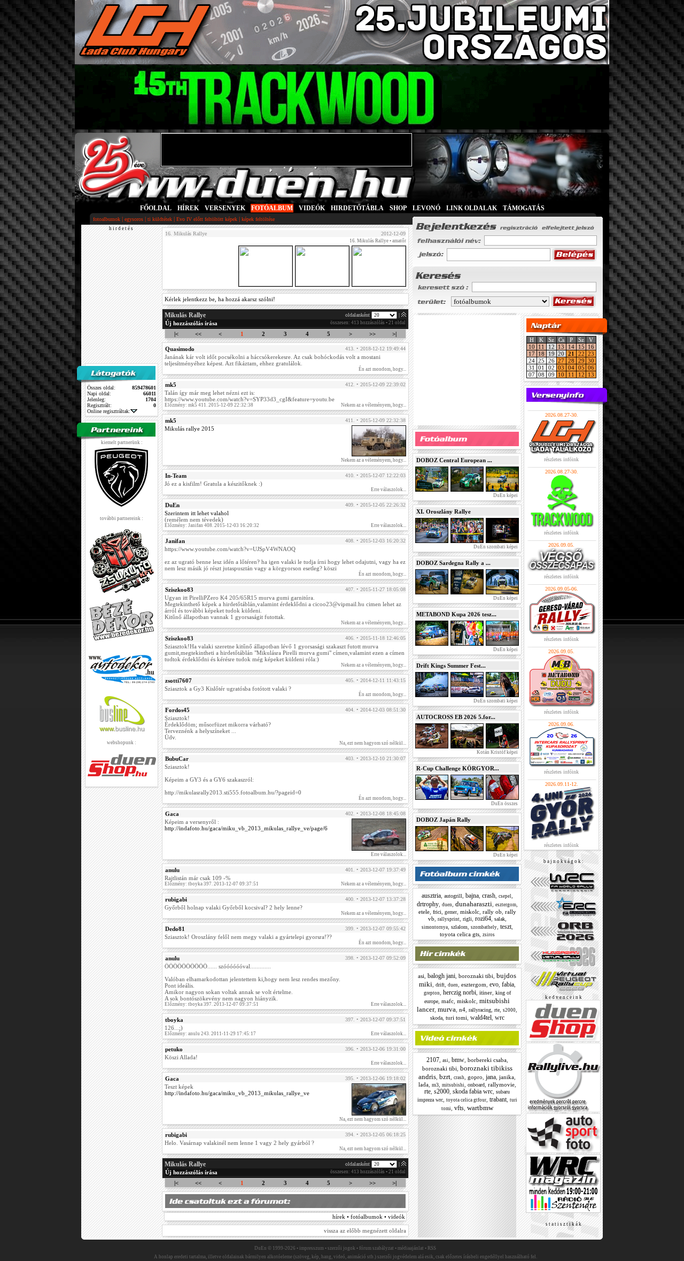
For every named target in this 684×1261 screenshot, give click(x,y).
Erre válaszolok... (388, 489)
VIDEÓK (312, 208)
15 (581, 346)
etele (424, 911)
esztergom (505, 904)
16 (591, 346)
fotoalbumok (106, 219)
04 (571, 367)
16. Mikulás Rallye (368, 240)
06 (591, 367)
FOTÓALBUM (272, 208)
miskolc (469, 911)
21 (571, 353)
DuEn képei (505, 495)
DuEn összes (504, 803)
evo (494, 984)
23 (591, 353)
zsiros (489, 934)
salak (499, 919)
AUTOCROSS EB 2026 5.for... (455, 717)
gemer (451, 912)
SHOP (398, 208)
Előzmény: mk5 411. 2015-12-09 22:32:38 (209, 405)
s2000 (509, 1010)
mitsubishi (453, 1085)
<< (198, 334)
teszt (505, 926)
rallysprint (449, 919)
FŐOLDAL (156, 208)
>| (394, 334)
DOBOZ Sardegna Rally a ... (453, 563)
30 (591, 360)
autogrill (453, 896)
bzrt (444, 1077)
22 (581, 353)
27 (561, 360)
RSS (432, 1248)
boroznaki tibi (475, 976)
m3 (435, 1085)
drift (440, 985)
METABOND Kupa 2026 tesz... (456, 614)
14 (571, 346)
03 (561, 367)
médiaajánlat (411, 1248)
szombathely (484, 927)
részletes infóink (561, 459)
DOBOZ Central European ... (454, 460)
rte (497, 1010)
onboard (476, 1085)
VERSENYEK (225, 208)
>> (372, 334)
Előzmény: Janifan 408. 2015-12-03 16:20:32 (212, 525)
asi (421, 976)
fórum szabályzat (376, 1248)
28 (571, 360)
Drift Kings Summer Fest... (451, 665)
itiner (485, 992)
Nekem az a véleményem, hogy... (373, 405)
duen (447, 904)
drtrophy (428, 904)
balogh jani (441, 976)
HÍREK (188, 208)
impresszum (311, 1248)
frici (437, 912)
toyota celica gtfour (466, 1100)
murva (447, 1009)
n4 (462, 1009)
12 (581, 374)
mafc (447, 1001)
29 (581, 360)
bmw (458, 1060)
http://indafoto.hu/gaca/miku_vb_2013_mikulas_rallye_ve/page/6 (246, 828)
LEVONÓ (427, 208)
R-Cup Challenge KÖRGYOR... (457, 768)
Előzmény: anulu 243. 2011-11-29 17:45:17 (210, 1033)
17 (531, 353)
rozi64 (483, 918)
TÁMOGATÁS (524, 208)
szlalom (459, 927)
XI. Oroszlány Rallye (443, 511)
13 (561, 346)
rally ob (492, 911)
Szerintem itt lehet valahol (197, 513)
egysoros (134, 219)
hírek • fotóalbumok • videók (368, 1216)
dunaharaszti (473, 904)
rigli (467, 919)
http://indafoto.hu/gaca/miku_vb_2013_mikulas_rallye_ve (237, 1093)
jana (491, 1077)
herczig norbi (459, 992)
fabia (508, 984)
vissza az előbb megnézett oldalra (365, 1230)
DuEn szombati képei (495, 546)
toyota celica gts (459, 934)
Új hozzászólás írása (191, 323)
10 (531, 346)
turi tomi (456, 1017)
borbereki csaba (487, 1060)
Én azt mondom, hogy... (382, 369)
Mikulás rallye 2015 (189, 428)
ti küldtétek (159, 219)
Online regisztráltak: (108, 411)
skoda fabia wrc (473, 1091)
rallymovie (501, 1084)
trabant (498, 1099)
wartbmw (480, 1108)
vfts (459, 1108)
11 (541, 346)
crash (488, 895)
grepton (432, 993)
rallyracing (480, 1010)
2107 (432, 1060)
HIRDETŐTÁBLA (357, 208)
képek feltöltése (258, 219)
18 (541, 353)
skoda (436, 1018)
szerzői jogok (341, 1248)
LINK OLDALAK (471, 208)
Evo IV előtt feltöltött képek (206, 219)
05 (581, 367)
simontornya (435, 927)
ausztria (431, 895)
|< (176, 334)
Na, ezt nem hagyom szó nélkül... (372, 743)
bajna (472, 895)
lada (423, 1084)
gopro (475, 1077)
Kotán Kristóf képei (497, 752)
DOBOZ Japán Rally (443, 819)
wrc (499, 1017)
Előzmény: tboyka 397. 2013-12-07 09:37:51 (212, 883)
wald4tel (481, 1017)
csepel (505, 896)
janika (506, 1077)
